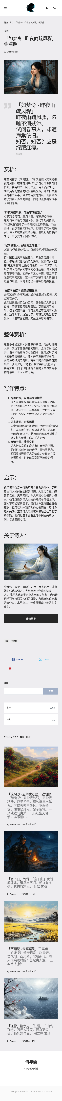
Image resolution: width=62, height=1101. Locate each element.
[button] (5, 7)
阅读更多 (31, 618)
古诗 (11, 23)
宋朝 (7, 641)
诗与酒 (31, 1061)
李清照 (14, 641)
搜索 (6, 683)
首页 (6, 23)
